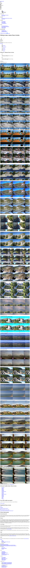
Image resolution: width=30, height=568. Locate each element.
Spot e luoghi (3, 15)
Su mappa (2, 43)
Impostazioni (4, 12)
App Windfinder (4, 21)
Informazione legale (4, 31)
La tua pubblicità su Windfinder (5, 26)
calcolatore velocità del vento (12, 535)
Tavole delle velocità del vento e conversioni (7, 18)
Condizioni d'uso (4, 30)
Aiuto (3, 11)
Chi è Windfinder (4, 22)
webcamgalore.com (12, 484)
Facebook (9, 33)
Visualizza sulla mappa (4, 33)
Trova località (2, 503)
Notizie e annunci (4, 27)
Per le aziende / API (4, 23)
